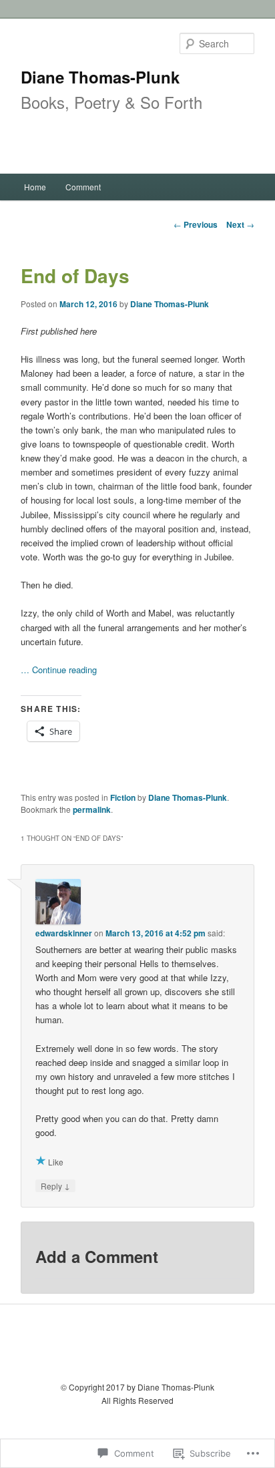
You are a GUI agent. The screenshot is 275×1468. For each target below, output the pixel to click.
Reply (55, 1185)
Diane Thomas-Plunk (100, 76)
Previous (196, 224)
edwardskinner (63, 933)
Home (35, 186)
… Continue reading (59, 669)
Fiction (122, 797)
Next (240, 224)
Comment (83, 186)
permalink (92, 809)
